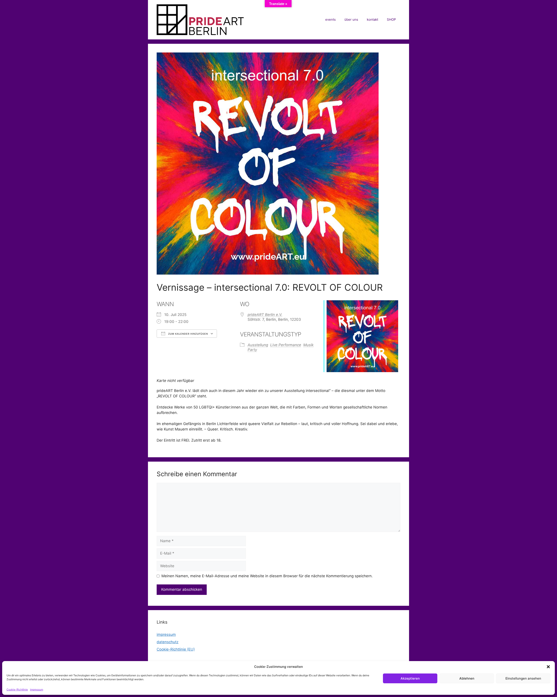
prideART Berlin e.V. (265, 314)
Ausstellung (258, 345)
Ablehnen (466, 678)
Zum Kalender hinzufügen (187, 333)
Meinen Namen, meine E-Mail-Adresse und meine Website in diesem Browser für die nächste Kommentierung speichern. (267, 576)
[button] (548, 667)
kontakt (372, 19)
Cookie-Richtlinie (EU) (176, 649)
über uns (351, 19)
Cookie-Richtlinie (17, 689)
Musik (308, 345)
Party (252, 350)
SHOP (391, 19)
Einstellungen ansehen (523, 678)
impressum (36, 689)
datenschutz (167, 642)
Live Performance (285, 345)
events (330, 19)
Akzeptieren (410, 678)
